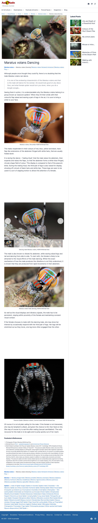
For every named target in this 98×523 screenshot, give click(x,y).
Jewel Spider (23, 496)
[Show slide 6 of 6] (58, 243)
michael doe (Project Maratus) (41, 444)
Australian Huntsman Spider (31, 487)
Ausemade (15, 519)
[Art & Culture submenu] (11, 9)
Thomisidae (17, 506)
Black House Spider (56, 487)
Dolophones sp (28, 492)
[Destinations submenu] (23, 9)
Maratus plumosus (52, 480)
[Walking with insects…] (75, 62)
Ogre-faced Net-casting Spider (38, 502)
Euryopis (37, 492)
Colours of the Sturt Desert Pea (88, 30)
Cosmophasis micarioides (30, 490)
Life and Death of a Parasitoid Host (88, 22)
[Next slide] (60, 221)
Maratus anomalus (43, 477)
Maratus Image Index (18, 477)
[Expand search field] (95, 3)
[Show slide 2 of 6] (19, 243)
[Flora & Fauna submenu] (51, 9)
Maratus (6, 477)
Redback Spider (37, 504)
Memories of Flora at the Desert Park (89, 53)
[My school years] (75, 39)
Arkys (19, 487)
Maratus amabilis (31, 477)
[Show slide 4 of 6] (38, 243)
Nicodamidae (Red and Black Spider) (43, 500)
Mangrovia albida (25, 498)
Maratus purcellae (10, 482)
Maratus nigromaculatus (38, 480)
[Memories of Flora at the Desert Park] (75, 54)
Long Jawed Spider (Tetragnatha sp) (49, 496)
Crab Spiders (43, 490)
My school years (88, 37)
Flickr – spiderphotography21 (22, 444)
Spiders (6, 485)
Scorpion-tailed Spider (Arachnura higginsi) (18, 504)
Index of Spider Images (18, 485)
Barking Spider (45, 487)
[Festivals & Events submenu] (38, 9)
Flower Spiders (45, 492)
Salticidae (53, 504)
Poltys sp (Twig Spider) (56, 502)
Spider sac (14, 487)
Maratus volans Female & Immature (42, 67)
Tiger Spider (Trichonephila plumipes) (33, 506)
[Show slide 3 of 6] (28, 243)
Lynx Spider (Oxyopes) (11, 498)
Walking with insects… (87, 61)
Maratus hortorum (10, 480)
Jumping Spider (32, 496)
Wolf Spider (23, 508)
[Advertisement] (34, 187)
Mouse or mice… (88, 44)
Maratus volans (9, 67)
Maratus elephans (55, 477)
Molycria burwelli (15, 500)
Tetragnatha (9, 506)
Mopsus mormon (26, 500)
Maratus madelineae (23, 480)
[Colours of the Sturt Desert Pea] (75, 31)
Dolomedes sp (19, 492)
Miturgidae (46, 504)
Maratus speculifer (22, 482)
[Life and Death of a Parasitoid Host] (75, 23)
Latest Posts (75, 17)
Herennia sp (14, 496)
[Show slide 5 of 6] (48, 243)
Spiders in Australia (32, 485)
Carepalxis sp (9, 490)
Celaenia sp (17, 490)
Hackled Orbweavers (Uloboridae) (30, 494)
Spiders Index (43, 485)
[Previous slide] (8, 221)
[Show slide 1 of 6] (9, 243)
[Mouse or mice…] (75, 46)
